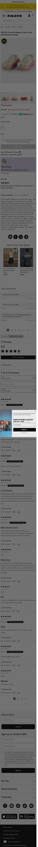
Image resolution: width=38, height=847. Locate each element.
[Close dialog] (36, 411)
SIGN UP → (24, 430)
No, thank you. (24, 432)
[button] (34, 259)
